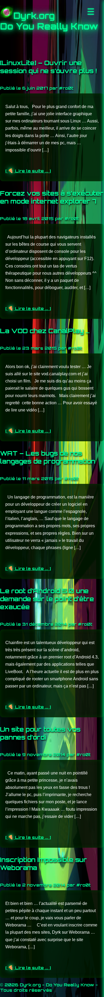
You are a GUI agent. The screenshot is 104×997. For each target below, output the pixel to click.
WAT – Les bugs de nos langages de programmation (47, 457)
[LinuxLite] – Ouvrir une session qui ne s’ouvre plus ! (48, 67)
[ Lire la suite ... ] (28, 171)
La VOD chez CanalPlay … (44, 331)
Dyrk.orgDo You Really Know (49, 21)
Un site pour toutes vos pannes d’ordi (40, 733)
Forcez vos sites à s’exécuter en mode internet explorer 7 (51, 197)
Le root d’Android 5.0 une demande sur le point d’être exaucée (47, 599)
